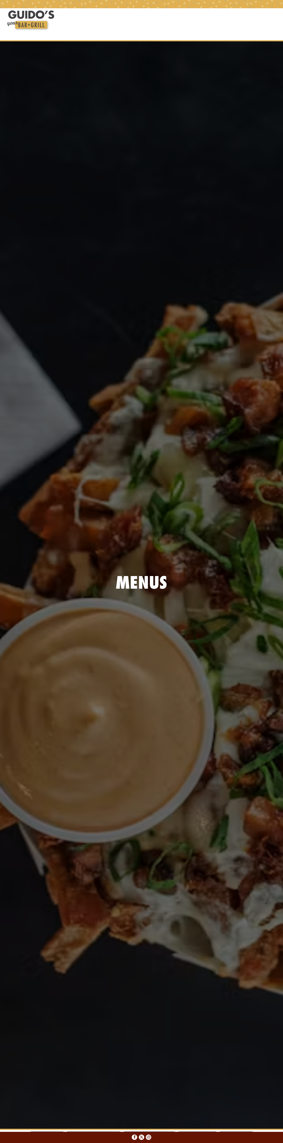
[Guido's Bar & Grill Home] (30, 20)
